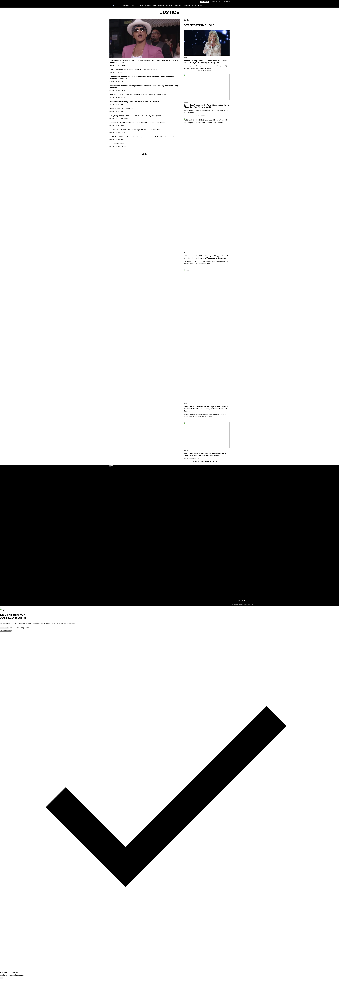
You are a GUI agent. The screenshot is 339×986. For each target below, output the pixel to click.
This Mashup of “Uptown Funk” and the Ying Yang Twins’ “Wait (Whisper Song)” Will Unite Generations (143, 61)
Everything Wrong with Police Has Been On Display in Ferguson (135, 116)
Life (137, 5)
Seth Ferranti (122, 90)
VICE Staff (121, 111)
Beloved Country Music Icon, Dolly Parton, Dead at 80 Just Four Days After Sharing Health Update (205, 62)
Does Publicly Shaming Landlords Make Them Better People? (134, 102)
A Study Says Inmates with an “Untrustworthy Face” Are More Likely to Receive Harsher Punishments (141, 78)
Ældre (144, 154)
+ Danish (227, 1)
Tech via (186, 102)
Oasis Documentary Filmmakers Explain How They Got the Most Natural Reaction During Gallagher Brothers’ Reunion (206, 409)
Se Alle (186, 20)
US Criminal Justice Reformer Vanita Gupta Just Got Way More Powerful (138, 95)
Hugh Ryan (121, 125)
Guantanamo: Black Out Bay (121, 109)
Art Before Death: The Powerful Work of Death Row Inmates (133, 69)
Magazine (126, 5)
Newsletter (186, 5)
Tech (141, 5)
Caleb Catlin (201, 266)
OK (1, 978)
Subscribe (178, 5)
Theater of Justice (116, 144)
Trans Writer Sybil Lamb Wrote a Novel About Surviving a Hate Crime (137, 123)
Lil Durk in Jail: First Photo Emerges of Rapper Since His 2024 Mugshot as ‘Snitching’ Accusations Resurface (206, 257)
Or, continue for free (6, 630)
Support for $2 (4, 628)
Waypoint (161, 5)
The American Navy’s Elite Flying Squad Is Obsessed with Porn (134, 130)
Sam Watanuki (199, 461)
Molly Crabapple (122, 146)
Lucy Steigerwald (123, 118)
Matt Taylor (121, 97)
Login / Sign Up (215, 1)
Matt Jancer (201, 115)
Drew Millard (121, 81)
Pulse (132, 5)
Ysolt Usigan (215, 461)
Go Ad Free (204, 1)
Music (154, 5)
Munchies (148, 5)
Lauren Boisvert (199, 419)
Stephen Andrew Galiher (204, 70)
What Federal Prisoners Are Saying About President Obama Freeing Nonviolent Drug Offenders (143, 87)
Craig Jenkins (122, 65)
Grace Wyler (121, 132)
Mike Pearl (121, 139)
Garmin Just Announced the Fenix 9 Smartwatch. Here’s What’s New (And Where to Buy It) (206, 106)
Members (169, 5)
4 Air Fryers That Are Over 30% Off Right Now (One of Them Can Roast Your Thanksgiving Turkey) (205, 454)
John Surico (121, 104)
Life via (186, 450)
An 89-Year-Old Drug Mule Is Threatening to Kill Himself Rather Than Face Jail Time (143, 137)
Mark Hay (120, 72)
